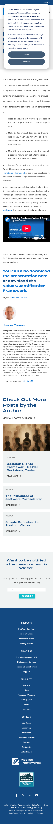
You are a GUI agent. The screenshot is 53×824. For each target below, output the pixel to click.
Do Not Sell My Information (34, 813)
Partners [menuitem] (26, 742)
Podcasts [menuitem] (27, 710)
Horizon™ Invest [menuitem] (26, 639)
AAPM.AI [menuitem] (26, 686)
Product (24, 297)
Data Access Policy (16, 813)
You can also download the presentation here (26, 273)
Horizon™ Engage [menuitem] (26, 634)
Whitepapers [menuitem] (26, 700)
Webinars (14, 297)
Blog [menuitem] (26, 690)
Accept (26, 54)
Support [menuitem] (26, 672)
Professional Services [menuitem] (26, 662)
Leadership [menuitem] (26, 728)
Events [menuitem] (26, 705)
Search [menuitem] (46, 2)
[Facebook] (16, 797)
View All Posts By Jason (17, 418)
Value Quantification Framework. (24, 288)
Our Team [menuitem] (26, 733)
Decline (26, 61)
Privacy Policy (27, 810)
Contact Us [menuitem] (26, 747)
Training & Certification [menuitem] (26, 667)
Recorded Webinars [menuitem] (26, 695)
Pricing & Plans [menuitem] (26, 644)
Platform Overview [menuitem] (26, 629)
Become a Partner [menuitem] (26, 738)
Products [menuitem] (26, 623)
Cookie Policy (38, 810)
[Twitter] (28, 382)
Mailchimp (7, 210)
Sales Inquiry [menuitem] (26, 752)
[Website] (31, 382)
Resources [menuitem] (26, 679)
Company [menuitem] (26, 717)
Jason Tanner (14, 325)
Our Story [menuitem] (26, 723)
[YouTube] (36, 797)
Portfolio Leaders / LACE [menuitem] (26, 657)
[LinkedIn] (24, 382)
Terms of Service (15, 810)
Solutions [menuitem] (26, 651)
